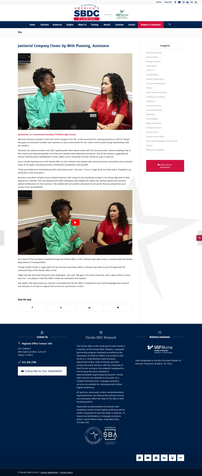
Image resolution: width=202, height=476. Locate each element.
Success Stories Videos (155, 136)
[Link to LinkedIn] (188, 2)
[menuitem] (159, 2)
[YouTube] (147, 458)
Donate (159, 2)
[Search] (170, 24)
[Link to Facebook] (175, 2)
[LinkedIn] (164, 458)
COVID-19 (150, 70)
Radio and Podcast (153, 123)
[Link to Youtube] (179, 2)
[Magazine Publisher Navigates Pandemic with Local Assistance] (2, 238)
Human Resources (153, 105)
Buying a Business (153, 61)
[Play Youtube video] (75, 222)
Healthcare (150, 101)
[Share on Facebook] (32, 307)
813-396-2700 (29, 362)
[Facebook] (139, 458)
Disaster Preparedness (155, 79)
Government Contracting (156, 92)
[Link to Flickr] (192, 2)
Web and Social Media (155, 150)
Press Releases (152, 119)
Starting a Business (154, 127)
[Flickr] (180, 458)
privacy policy (66, 472)
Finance (149, 88)
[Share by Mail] (118, 307)
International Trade (154, 110)
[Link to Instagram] (184, 2)
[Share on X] (61, 307)
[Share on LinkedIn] (89, 307)
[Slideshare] (172, 458)
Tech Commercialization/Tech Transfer (161, 141)
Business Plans (152, 57)
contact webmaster (49, 472)
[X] (156, 458)
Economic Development (156, 83)
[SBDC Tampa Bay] (101, 12)
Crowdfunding (152, 74)
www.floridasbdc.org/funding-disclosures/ (96, 374)
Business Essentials (154, 52)
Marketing (150, 114)
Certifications (151, 66)
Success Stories (152, 132)
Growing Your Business (155, 97)
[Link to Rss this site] (196, 2)
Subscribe (168, 2)
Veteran (149, 145)
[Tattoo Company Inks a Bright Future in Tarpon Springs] (200, 238)
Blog (20, 32)
